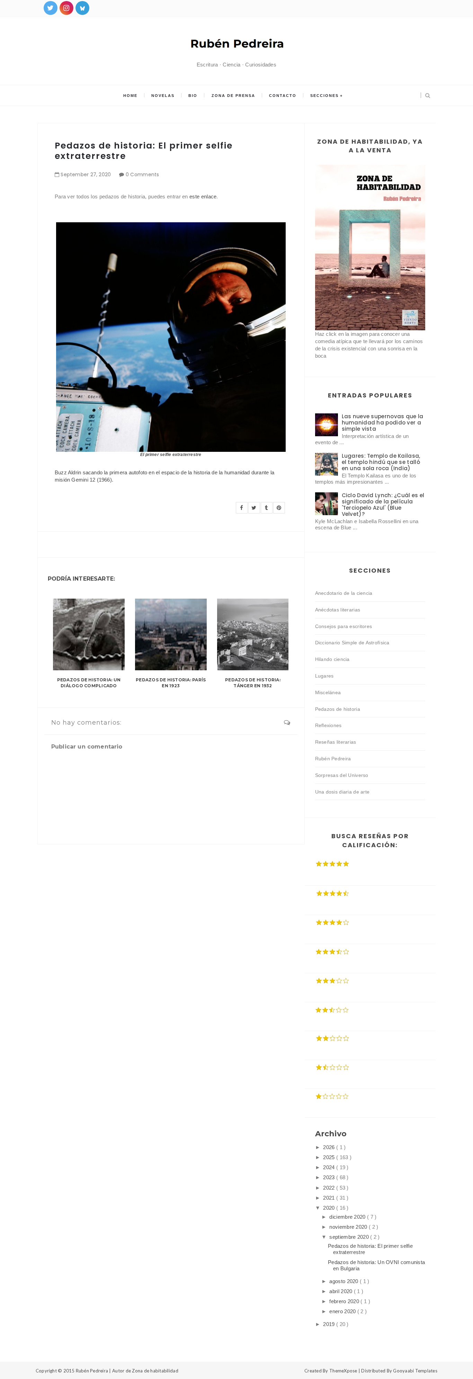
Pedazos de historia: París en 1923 (171, 682)
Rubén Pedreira (333, 758)
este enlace (202, 196)
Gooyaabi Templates (415, 1370)
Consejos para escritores (343, 626)
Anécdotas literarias (337, 609)
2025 (329, 1157)
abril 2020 (341, 1291)
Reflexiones (328, 725)
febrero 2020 (344, 1301)
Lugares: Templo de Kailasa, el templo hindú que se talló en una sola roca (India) (381, 462)
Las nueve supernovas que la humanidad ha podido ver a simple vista (382, 422)
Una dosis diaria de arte (342, 792)
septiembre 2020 (349, 1237)
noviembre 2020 (349, 1227)
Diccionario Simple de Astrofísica (352, 642)
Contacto (282, 95)
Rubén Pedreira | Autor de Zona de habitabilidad (127, 1370)
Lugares (324, 676)
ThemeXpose (343, 1370)
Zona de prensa (233, 95)
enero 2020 (343, 1311)
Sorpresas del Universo (341, 775)
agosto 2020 (344, 1281)
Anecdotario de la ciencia (344, 593)
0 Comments (142, 174)
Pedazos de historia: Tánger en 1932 (252, 682)
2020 (329, 1208)
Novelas (163, 95)
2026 (329, 1147)
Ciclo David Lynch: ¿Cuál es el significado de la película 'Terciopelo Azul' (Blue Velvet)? (383, 505)
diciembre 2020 (348, 1217)
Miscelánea (328, 692)
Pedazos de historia (337, 709)
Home (130, 95)
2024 (329, 1167)
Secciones (324, 95)
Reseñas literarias (335, 742)
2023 (329, 1177)
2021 (329, 1198)
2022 (329, 1188)
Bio (192, 95)
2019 (329, 1324)
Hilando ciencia (332, 659)
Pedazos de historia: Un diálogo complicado (89, 682)
